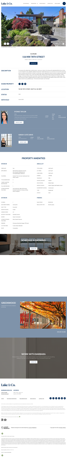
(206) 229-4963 (40, 138)
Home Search (42, 3)
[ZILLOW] (65, 398)
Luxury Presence (32, 427)
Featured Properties (11, 398)
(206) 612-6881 (57, 3)
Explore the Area (61, 331)
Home (2, 398)
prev (5, 44)
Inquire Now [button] (33, 63)
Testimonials (26, 3)
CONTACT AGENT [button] (19, 122)
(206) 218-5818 (53, 117)
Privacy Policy (62, 427)
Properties (33, 3)
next (8, 44)
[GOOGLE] (62, 398)
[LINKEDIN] (56, 398)
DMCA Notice (33, 398)
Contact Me (41, 398)
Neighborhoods (23, 398)
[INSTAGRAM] (53, 398)
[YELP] (59, 398)
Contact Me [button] (33, 248)
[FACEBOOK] (51, 398)
